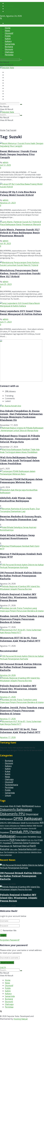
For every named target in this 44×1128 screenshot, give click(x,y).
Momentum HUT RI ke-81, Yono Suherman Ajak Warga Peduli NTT (20, 639)
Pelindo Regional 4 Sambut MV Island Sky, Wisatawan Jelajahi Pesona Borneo (18, 597)
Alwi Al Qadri (15, 806)
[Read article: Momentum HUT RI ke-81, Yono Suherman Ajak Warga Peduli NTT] (22, 722)
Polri (28, 840)
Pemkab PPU (20, 831)
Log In (3, 967)
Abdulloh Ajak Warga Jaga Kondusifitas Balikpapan (16, 499)
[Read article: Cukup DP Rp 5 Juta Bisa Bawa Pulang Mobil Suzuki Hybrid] (22, 185)
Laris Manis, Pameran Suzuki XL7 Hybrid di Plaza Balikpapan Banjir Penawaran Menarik (20, 232)
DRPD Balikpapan (14, 823)
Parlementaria (11, 784)
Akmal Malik (4, 806)
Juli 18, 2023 (5, 243)
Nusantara (25, 828)
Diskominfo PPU (12, 814)
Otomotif (9, 33)
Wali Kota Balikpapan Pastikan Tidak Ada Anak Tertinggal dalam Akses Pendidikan (20, 460)
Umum (8, 795)
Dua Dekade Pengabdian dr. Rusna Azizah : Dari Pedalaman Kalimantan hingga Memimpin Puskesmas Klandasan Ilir (21, 415)
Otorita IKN (32, 828)
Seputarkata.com (27, 849)
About (8, 3)
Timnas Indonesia (24, 852)
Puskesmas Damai (20, 842)
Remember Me (9, 930)
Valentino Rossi (36, 852)
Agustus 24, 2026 (8, 675)
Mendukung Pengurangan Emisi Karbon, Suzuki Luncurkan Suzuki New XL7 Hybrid (20, 273)
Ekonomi (9, 49)
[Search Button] (21, 104)
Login (7, 23)
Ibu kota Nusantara (32, 823)
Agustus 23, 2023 (8, 202)
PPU (32, 840)
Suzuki (13, 130)
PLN (12, 839)
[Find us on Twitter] (1, 18)
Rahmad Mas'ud (21, 845)
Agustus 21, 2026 (8, 697)
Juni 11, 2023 (6, 322)
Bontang (9, 46)
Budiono (38, 806)
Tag (8, 130)
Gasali (23, 822)
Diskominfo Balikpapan (16, 809)
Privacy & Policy (12, 8)
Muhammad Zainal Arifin (12, 828)
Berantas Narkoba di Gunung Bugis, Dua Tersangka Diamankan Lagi (21, 518)
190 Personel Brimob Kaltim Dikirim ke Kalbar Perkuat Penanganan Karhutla (21, 575)
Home (7, 28)
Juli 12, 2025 (5, 165)
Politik (8, 36)
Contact (8, 11)
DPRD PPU (3, 823)
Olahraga (9, 52)
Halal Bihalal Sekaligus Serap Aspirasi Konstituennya (17, 537)
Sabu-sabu (14, 849)
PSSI (35, 840)
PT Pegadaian (5, 843)
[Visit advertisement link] (21, 380)
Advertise (9, 6)
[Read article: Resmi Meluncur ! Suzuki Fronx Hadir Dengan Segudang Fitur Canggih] (22, 144)
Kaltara (8, 41)
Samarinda (10, 44)
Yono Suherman (6, 855)
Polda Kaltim (21, 840)
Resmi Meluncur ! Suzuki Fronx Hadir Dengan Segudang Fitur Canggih (18, 154)
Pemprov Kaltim (21, 837)
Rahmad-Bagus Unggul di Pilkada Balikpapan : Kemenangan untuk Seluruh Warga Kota (20, 438)
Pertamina (32, 836)
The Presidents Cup (10, 852)
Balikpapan (28, 805)
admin (5, 162)
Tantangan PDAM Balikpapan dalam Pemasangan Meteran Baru (21, 481)
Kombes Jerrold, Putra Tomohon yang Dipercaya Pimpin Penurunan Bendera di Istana (22, 619)
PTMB (40, 840)
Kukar (7, 771)
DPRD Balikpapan (27, 818)
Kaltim (8, 38)
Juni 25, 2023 (6, 284)
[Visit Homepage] (7, 67)
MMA (34, 825)
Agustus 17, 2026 (8, 718)
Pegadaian (4, 832)
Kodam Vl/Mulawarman (12, 825)
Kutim (7, 774)
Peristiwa (9, 54)
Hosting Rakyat (21, 1019)
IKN (42, 822)
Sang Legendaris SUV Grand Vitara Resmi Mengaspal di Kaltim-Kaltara (21, 312)
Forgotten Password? (10, 940)
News (7, 30)
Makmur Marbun (26, 825)
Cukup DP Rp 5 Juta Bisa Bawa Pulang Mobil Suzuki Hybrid (18, 193)
